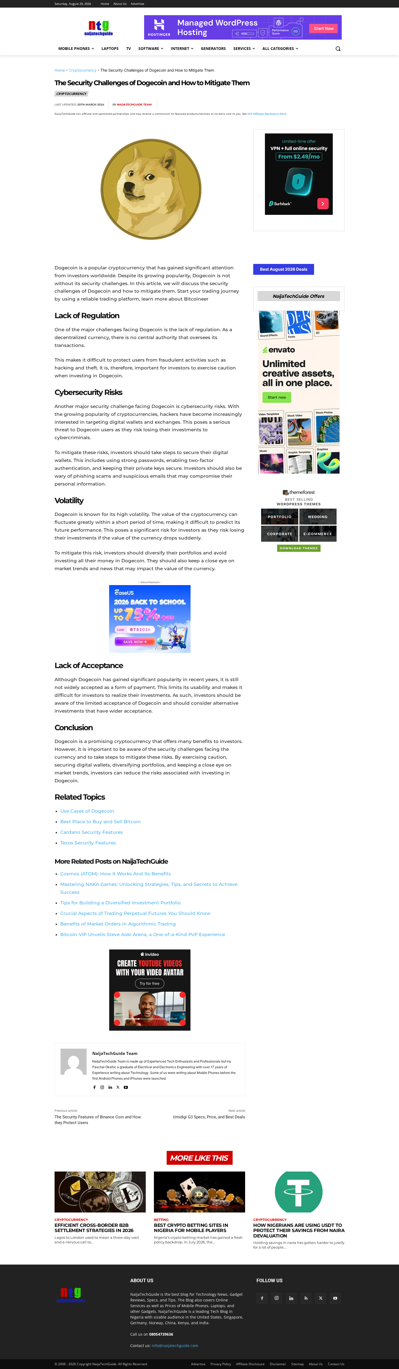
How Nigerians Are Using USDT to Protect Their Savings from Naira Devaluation (298, 1231)
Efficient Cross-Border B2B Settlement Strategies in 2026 (94, 1228)
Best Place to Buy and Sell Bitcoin (100, 821)
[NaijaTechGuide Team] (74, 1069)
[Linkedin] (326, 104)
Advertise (198, 1364)
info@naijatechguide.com (175, 1345)
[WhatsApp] (313, 104)
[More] (338, 104)
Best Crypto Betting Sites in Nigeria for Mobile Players (191, 1228)
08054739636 (161, 1334)
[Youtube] (126, 1086)
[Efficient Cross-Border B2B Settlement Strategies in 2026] (100, 1192)
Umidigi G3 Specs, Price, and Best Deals (209, 1117)
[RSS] (305, 1298)
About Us (316, 1364)
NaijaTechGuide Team (134, 104)
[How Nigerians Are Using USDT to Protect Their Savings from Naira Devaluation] (298, 1192)
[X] (288, 104)
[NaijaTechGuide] (98, 27)
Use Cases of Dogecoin (87, 811)
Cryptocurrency (83, 70)
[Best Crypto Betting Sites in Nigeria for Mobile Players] (199, 1192)
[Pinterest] (301, 104)
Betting (161, 1220)
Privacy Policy (221, 1364)
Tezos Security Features (88, 842)
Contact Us (336, 1364)
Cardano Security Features (91, 832)
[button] (337, 48)
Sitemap (297, 1364)
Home (60, 70)
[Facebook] (276, 104)
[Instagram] (102, 1086)
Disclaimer (278, 1364)
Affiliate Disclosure (250, 1364)
